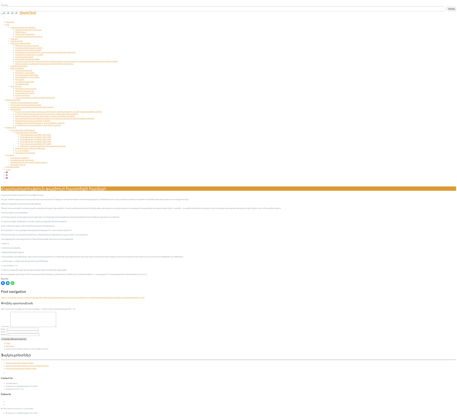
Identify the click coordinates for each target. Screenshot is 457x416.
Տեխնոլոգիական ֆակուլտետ (19, 363)
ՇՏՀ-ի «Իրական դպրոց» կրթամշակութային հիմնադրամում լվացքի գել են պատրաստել (42, 297)
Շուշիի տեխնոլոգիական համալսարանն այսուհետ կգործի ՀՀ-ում (114, 297)
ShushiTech (27, 13)
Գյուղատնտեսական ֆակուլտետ (21, 368)
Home (8, 343)
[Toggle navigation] (2, 13)
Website (4, 334)
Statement (10, 346)
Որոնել (4, 5)
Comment (5, 326)
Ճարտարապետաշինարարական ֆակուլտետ (27, 366)
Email (3, 332)
